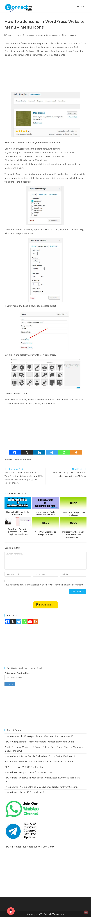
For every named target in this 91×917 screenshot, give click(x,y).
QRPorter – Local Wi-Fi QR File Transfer (24, 767)
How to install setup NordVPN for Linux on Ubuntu (30, 772)
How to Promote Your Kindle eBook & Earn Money (29, 846)
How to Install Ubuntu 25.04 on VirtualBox (25, 792)
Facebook (50, 403)
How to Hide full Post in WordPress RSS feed (45, 513)
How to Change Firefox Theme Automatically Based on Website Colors (39, 741)
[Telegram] (52, 452)
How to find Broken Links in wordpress (17, 513)
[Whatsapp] (64, 452)
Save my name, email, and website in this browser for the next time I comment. (44, 584)
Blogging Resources (35, 35)
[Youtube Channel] (30, 621)
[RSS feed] (35, 621)
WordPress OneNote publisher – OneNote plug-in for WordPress (18, 532)
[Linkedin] (39, 452)
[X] (27, 452)
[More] (76, 452)
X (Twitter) (36, 403)
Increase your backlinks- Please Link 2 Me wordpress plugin (73, 534)
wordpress (27, 459)
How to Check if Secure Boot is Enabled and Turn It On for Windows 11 (40, 756)
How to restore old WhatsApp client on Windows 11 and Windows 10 (39, 736)
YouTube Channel (60, 399)
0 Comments (70, 35)
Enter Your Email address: (18, 673)
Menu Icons (12, 459)
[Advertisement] (45, 75)
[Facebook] (15, 452)
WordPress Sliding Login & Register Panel (45, 533)
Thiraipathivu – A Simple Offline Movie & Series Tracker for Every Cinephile (42, 786)
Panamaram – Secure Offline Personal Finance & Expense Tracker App (39, 761)
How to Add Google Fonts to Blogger (73, 513)
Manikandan (54, 35)
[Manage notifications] (86, 912)
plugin (19, 459)
